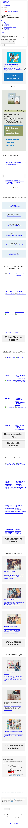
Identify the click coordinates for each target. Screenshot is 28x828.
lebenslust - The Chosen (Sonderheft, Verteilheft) (9, 483)
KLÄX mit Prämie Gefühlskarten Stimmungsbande (20, 377)
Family (7, 312)
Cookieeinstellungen (6, 799)
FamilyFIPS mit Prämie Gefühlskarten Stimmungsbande (19, 427)
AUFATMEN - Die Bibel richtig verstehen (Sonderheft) (20, 483)
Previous (3, 68)
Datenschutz (22, 799)
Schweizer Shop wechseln (15, 775)
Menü (2, 20)
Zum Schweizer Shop (13, 11)
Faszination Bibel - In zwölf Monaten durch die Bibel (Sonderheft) (9, 531)
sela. (16, 332)
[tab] (15, 780)
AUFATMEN (8, 332)
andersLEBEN (19, 291)
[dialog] (14, 816)
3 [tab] (14, 86)
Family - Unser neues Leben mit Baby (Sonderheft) (9, 507)
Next (25, 68)
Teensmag (7, 398)
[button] (14, 9)
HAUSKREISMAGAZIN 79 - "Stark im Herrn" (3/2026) (11, 182)
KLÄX (7, 375)
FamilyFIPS (8, 425)
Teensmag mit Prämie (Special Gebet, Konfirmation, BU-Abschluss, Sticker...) (20, 402)
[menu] (14, 26)
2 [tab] (13, 86)
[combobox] (8, 42)
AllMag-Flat (8, 291)
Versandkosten (5, 793)
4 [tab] (16, 86)
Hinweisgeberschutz (15, 799)
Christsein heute (19, 312)
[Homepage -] (10, 19)
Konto (2, 32)
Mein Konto (7, 5)
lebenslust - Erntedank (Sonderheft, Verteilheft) (18, 531)
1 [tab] (11, 86)
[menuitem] (6, 23)
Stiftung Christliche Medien (15, 801)
